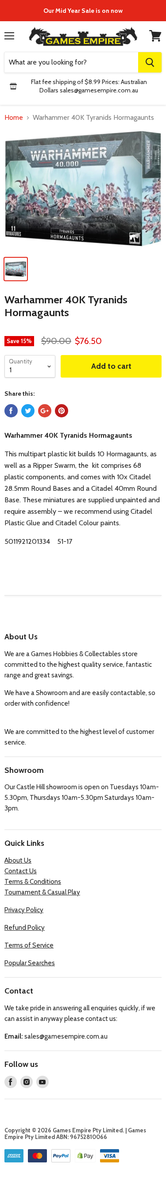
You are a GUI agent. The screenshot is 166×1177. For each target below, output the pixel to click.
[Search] (150, 62)
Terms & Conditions (32, 882)
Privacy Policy (23, 910)
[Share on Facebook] (11, 410)
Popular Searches (29, 963)
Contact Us (20, 871)
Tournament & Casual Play (42, 892)
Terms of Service (29, 945)
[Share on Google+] (44, 410)
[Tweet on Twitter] (28, 410)
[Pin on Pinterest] (61, 410)
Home (13, 118)
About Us (17, 860)
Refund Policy (24, 928)
